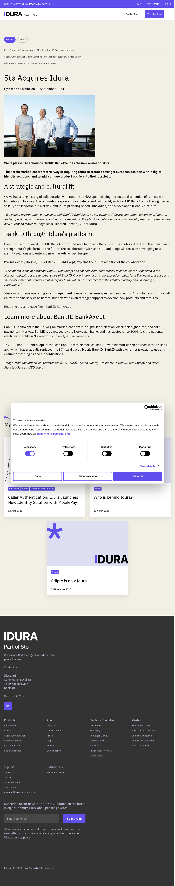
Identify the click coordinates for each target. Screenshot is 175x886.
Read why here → (39, 4)
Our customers (54, 730)
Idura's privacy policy (17, 837)
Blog (49, 740)
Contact (8, 772)
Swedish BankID (98, 740)
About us (51, 725)
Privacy (50, 745)
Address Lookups (13, 740)
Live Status (152, 4)
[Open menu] (169, 14)
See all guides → (140, 745)
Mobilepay (95, 730)
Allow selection (87, 476)
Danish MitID (96, 725)
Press (50, 735)
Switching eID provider (144, 730)
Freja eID (94, 745)
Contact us (132, 14)
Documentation (12, 782)
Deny (38, 476)
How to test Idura (141, 725)
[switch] (68, 453)
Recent (10, 39)
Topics (22, 39)
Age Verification (12, 745)
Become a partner (56, 772)
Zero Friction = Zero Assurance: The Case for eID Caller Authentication (40, 50)
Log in (167, 4)
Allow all (137, 476)
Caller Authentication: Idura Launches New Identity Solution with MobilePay (42, 56)
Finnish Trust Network (101, 750)
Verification (10, 725)
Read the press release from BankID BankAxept (38, 307)
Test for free (154, 14)
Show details (147, 466)
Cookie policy (54, 750)
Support (8, 777)
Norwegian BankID (99, 735)
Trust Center (10, 787)
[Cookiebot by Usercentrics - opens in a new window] (147, 407)
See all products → (13, 750)
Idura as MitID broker (143, 740)
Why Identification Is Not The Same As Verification (30, 63)
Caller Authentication (14, 735)
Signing (7, 730)
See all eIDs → (97, 755)
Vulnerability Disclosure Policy (19, 792)
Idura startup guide (142, 735)
